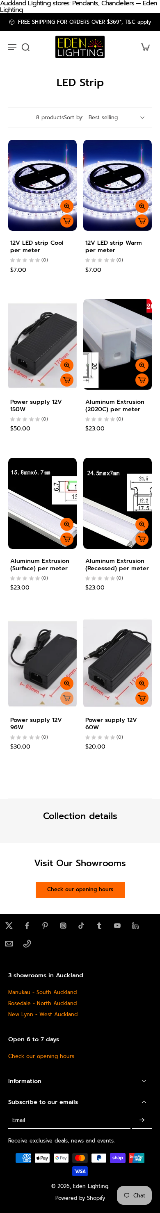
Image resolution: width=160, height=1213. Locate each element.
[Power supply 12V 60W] (117, 662)
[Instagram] (63, 926)
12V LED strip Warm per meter (113, 246)
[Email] (9, 944)
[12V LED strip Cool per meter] (42, 185)
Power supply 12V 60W (111, 723)
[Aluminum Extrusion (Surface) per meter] (42, 503)
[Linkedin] (135, 926)
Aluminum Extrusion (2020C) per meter (114, 405)
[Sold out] (66, 698)
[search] (25, 47)
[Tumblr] (99, 926)
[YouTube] (117, 926)
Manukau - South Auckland (42, 992)
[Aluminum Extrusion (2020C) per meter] (117, 344)
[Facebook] (27, 926)
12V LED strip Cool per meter (37, 246)
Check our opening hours (41, 1056)
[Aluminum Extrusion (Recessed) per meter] (117, 503)
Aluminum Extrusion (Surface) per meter (39, 564)
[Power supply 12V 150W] (42, 344)
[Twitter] (9, 926)
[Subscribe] (142, 1120)
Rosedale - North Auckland (42, 1003)
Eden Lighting (90, 1186)
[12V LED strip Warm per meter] (117, 185)
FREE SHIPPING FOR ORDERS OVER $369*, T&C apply (84, 22)
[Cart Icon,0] (143, 47)
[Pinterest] (45, 926)
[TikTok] (81, 926)
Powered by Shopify (80, 1198)
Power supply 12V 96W (36, 723)
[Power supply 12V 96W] (42, 662)
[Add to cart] (66, 221)
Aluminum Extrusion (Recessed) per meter (117, 564)
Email (18, 1120)
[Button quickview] (66, 206)
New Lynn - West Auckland (43, 1014)
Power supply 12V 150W (36, 405)
